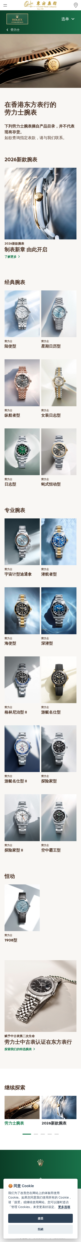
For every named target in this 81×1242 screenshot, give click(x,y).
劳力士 (15, 30)
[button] (26, 1134)
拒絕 (40, 1229)
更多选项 (64, 1207)
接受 (40, 1218)
